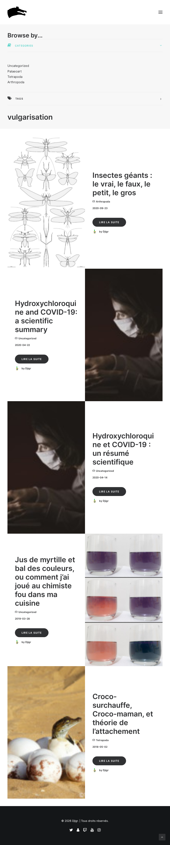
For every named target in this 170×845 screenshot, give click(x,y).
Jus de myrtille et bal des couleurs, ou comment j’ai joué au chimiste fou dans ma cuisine (45, 581)
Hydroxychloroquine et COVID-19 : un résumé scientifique (123, 448)
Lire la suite (109, 222)
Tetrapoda (14, 77)
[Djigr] (17, 12)
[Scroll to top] (162, 837)
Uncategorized (18, 66)
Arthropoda (15, 82)
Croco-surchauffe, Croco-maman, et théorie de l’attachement (122, 713)
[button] (160, 12)
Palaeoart (14, 71)
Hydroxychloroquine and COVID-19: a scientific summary (46, 316)
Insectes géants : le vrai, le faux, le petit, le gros (122, 184)
